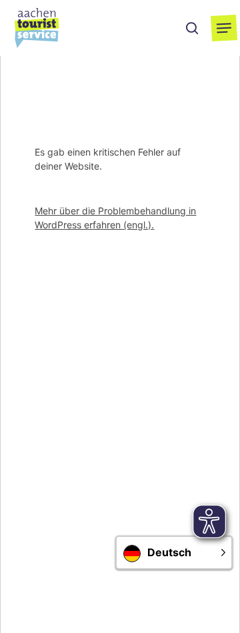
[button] (224, 28)
